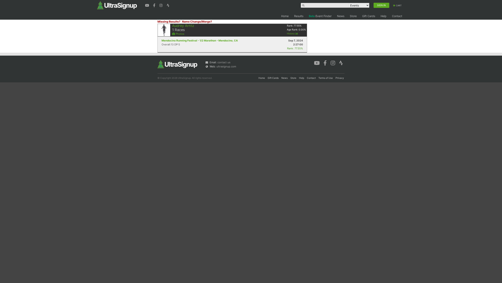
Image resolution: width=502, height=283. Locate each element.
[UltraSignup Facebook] (155, 5)
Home (285, 16)
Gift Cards (368, 16)
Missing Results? (168, 21)
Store (353, 16)
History (291, 33)
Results (298, 16)
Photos (179, 33)
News (340, 16)
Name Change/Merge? (197, 21)
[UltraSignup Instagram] (161, 5)
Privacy (340, 77)
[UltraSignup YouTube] (148, 5)
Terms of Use (325, 77)
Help (384, 16)
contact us (223, 62)
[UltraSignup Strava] (168, 5)
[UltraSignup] (117, 5)
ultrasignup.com (226, 66)
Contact (397, 16)
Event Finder (320, 16)
